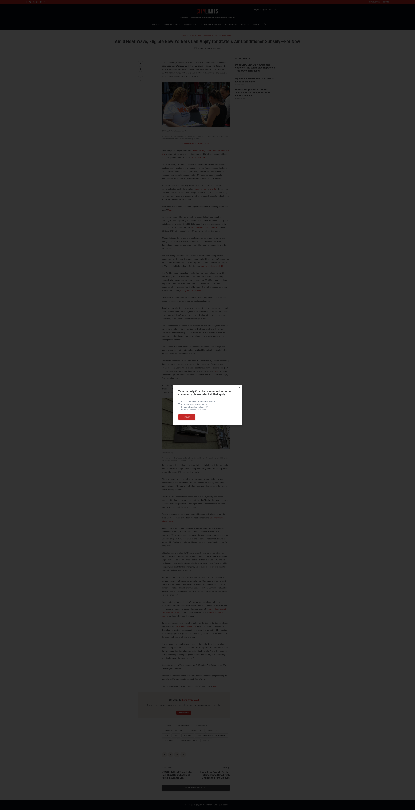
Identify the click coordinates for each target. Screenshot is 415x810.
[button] (239, 388)
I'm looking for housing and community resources (198, 401)
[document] (207, 405)
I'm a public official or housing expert (194, 404)
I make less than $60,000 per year (193, 410)
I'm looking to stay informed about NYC (195, 407)
